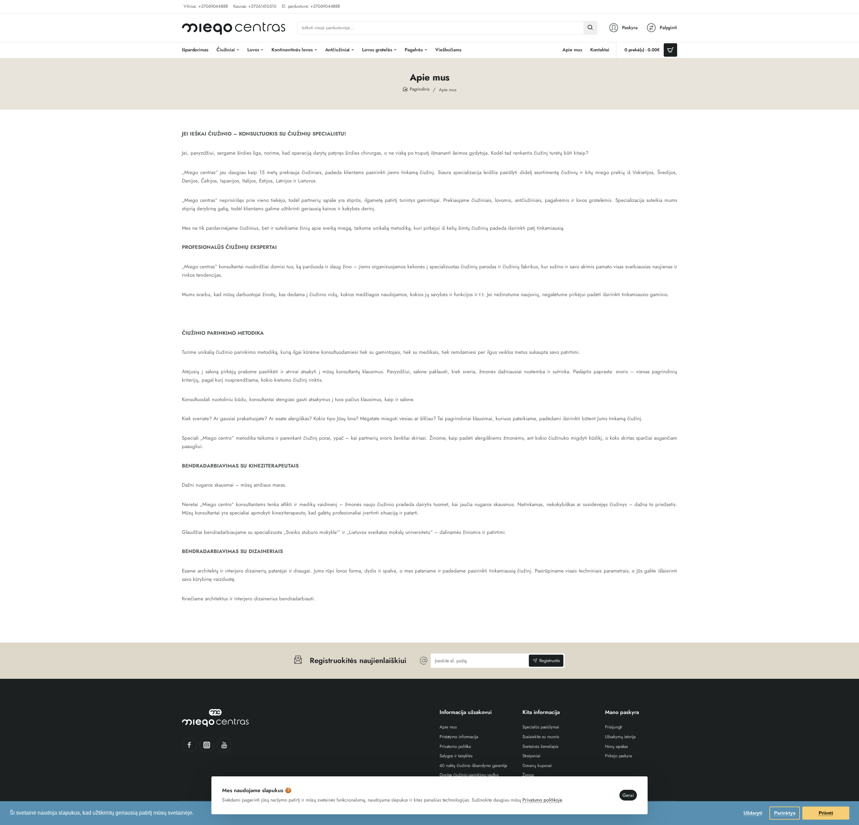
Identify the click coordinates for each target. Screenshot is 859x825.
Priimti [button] (826, 813)
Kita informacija (541, 712)
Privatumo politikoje (542, 799)
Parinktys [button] (785, 813)
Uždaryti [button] (753, 813)
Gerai (628, 795)
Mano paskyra (622, 712)
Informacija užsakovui (466, 712)
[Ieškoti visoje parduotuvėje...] (590, 27)
